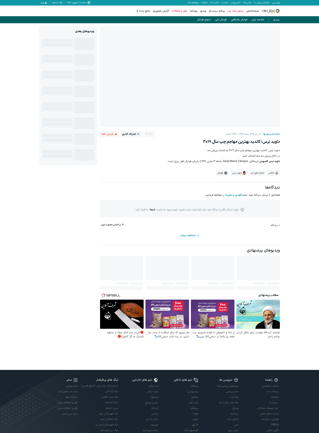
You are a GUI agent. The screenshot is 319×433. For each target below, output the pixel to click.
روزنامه (194, 11)
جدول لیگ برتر (235, 11)
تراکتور (194, 397)
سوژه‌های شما (193, 2)
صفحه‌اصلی (252, 11)
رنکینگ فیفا (72, 397)
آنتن (236, 425)
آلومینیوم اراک (191, 430)
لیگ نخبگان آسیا (109, 419)
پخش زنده (247, 2)
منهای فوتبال (204, 20)
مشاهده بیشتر (188, 235)
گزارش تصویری (161, 11)
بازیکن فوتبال (192, 161)
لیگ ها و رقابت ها (228, 403)
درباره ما (273, 403)
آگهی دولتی (272, 430)
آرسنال (154, 408)
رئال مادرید (152, 419)
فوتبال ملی (221, 20)
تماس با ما (214, 2)
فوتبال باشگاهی (239, 20)
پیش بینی (276, 2)
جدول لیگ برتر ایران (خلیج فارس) (99, 386)
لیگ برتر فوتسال (109, 430)
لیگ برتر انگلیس (109, 397)
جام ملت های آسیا (68, 392)
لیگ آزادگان (111, 391)
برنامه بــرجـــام (217, 11)
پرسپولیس (192, 392)
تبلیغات (204, 2)
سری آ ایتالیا (111, 408)
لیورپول (154, 425)
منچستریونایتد (150, 430)
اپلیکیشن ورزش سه (261, 2)
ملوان (195, 419)
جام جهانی (72, 386)
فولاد (195, 414)
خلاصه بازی (258, 20)
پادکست (224, 2)
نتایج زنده (144, 11)
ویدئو (235, 408)
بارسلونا (154, 397)
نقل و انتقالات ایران (67, 408)
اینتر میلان (152, 392)
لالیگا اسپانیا (111, 402)
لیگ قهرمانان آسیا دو (107, 425)
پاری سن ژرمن (70, 414)
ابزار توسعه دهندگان (267, 408)
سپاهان (194, 408)
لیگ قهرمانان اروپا (108, 414)
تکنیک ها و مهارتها (271, 134)
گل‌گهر (195, 425)
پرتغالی (253, 161)
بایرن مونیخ (151, 403)
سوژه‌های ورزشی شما (227, 386)
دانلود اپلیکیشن (270, 386)
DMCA (274, 425)
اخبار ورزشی (235, 2)
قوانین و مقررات (233, 195)
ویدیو (203, 11)
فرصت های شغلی (269, 414)
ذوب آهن (193, 403)
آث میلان (153, 386)
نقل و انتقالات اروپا (68, 403)
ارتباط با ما (272, 392)
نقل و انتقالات (179, 11)
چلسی (155, 414)
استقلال (194, 386)
